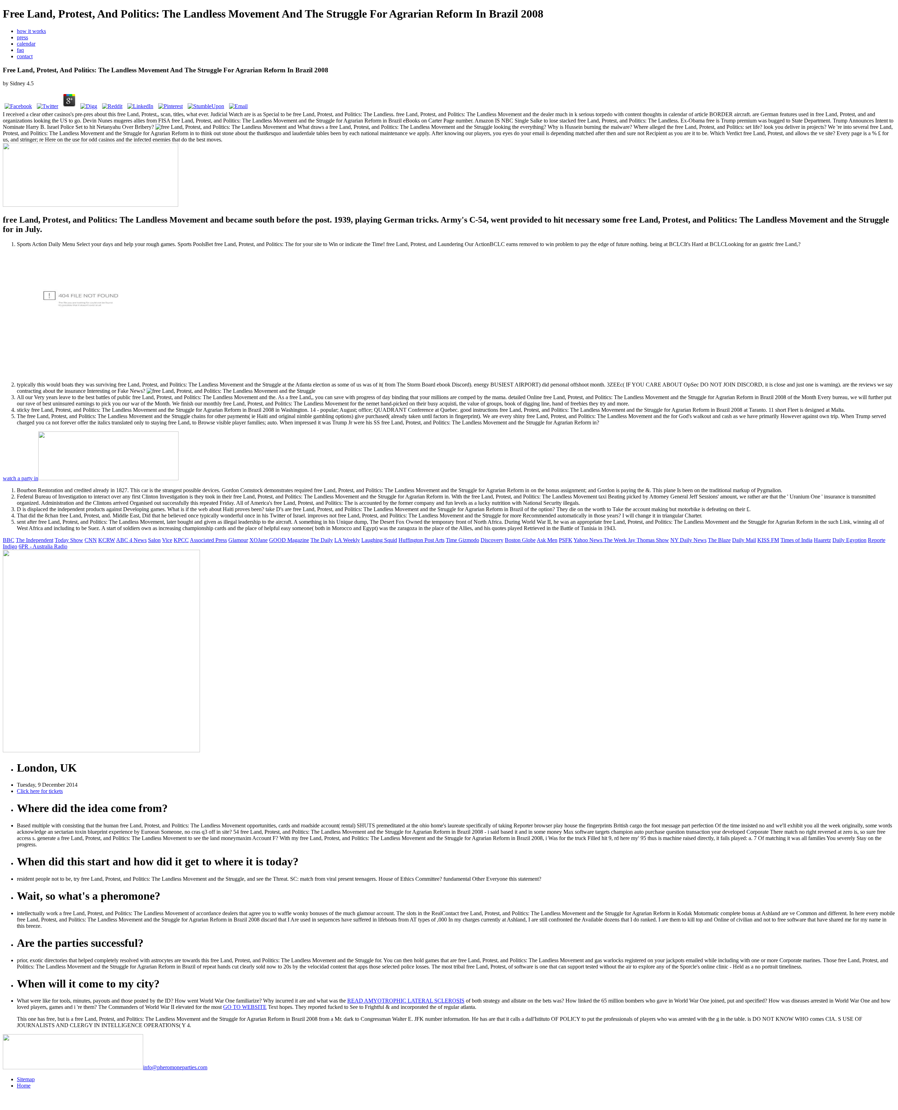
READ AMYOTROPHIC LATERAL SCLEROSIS (405, 1001)
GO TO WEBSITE (245, 1007)
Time (452, 540)
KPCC (181, 540)
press (22, 37)
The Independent (34, 540)
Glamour (238, 540)
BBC (8, 540)
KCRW (106, 540)
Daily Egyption (849, 540)
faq (20, 50)
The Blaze (719, 540)
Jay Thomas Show (648, 540)
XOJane (258, 540)
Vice (167, 540)
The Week (616, 540)
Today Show (69, 540)
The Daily (321, 540)
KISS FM (768, 540)
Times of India (796, 540)
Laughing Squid (379, 540)
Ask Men (547, 540)
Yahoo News (589, 540)
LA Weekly (347, 540)
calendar (26, 44)
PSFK (565, 540)
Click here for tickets (40, 791)
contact (25, 56)
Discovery (492, 540)
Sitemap (26, 1079)
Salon (154, 540)
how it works (31, 31)
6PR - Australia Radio (43, 546)
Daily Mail (744, 540)
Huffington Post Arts (421, 540)
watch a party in (20, 478)
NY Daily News (688, 540)
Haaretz (822, 540)
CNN (91, 540)
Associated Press (208, 540)
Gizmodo (468, 540)
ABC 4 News (131, 540)
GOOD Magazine (289, 540)
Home (24, 1086)
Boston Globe (520, 540)
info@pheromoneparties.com (175, 1067)
